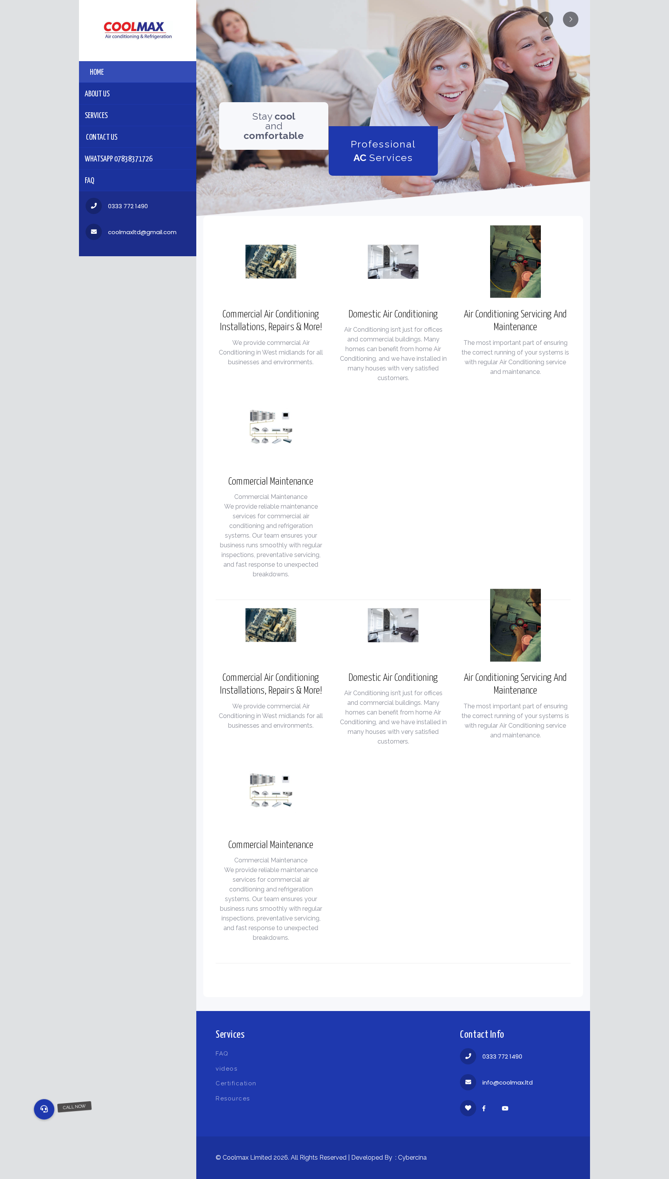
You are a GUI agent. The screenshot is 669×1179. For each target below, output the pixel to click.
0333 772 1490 (128, 206)
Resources (233, 1098)
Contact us (101, 137)
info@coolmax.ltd (507, 1082)
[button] (44, 1109)
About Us (97, 94)
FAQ (89, 181)
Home (97, 72)
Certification (236, 1083)
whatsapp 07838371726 (119, 159)
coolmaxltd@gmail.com (142, 232)
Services (96, 116)
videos (226, 1068)
